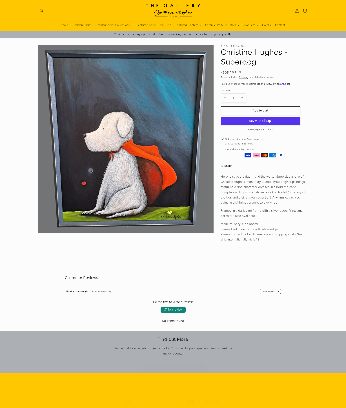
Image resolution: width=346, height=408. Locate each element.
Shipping (243, 77)
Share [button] (228, 165)
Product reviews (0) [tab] (77, 291)
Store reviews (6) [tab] (101, 291)
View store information (239, 149)
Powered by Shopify (137, 406)
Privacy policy (177, 406)
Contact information (237, 406)
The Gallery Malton (117, 406)
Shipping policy (216, 406)
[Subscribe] (201, 367)
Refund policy (159, 406)
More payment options (260, 129)
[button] (42, 11)
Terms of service (195, 406)
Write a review (173, 309)
